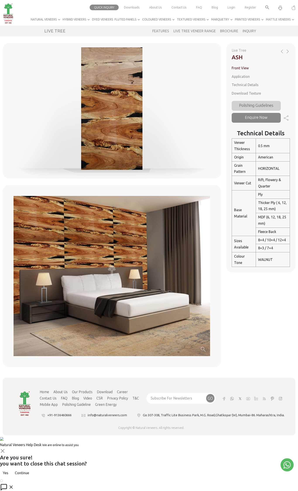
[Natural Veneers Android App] (280, 7)
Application (241, 76)
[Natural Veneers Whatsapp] (232, 398)
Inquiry (249, 31)
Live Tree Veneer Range (194, 31)
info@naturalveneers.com (107, 415)
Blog (215, 7)
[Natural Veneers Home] (24, 403)
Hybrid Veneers (77, 19)
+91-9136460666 (59, 415)
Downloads (132, 7)
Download (105, 392)
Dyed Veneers (102, 19)
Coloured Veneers (159, 19)
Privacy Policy (117, 398)
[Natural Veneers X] (240, 398)
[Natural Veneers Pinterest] (272, 398)
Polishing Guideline (76, 404)
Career (122, 392)
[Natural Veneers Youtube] (248, 398)
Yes (5, 473)
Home (44, 392)
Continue (22, 473)
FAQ (199, 7)
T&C (135, 398)
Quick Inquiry (104, 7)
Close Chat (12, 480)
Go (210, 398)
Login (231, 7)
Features (160, 31)
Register (250, 7)
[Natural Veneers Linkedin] (256, 398)
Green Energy (106, 404)
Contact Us (179, 7)
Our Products (82, 392)
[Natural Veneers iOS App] (291, 7)
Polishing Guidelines (256, 105)
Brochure (229, 31)
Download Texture (246, 93)
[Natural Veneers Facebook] (224, 398)
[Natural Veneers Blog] (264, 398)
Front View (240, 68)
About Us (155, 7)
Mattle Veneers (280, 19)
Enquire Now (256, 117)
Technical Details (245, 85)
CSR (99, 398)
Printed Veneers (250, 19)
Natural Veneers (46, 19)
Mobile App (49, 404)
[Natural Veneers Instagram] (280, 398)
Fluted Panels (128, 19)
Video (87, 398)
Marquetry (222, 19)
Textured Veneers (193, 19)
